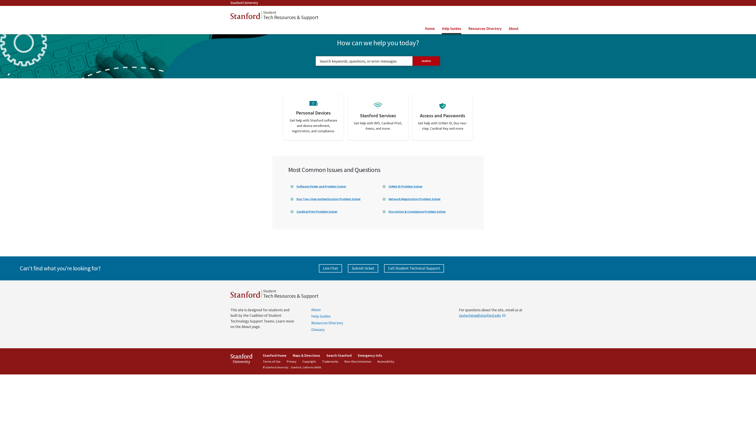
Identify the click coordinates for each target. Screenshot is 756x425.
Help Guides (321, 316)
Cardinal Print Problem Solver (316, 211)
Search (426, 61)
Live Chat (330, 268)
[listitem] (313, 117)
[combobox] (364, 61)
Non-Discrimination (357, 361)
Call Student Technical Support (414, 268)
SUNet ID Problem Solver (405, 186)
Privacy (291, 361)
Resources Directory (327, 323)
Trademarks (330, 361)
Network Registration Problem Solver (415, 199)
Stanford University (244, 3)
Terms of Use (272, 361)
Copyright (309, 361)
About (316, 309)
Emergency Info (370, 355)
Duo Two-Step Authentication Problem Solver (328, 199)
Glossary (318, 329)
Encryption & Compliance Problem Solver (417, 211)
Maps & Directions (306, 355)
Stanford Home (274, 355)
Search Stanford (339, 355)
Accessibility (385, 361)
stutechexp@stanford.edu (480, 315)
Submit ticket (363, 268)
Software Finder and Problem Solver (321, 186)
